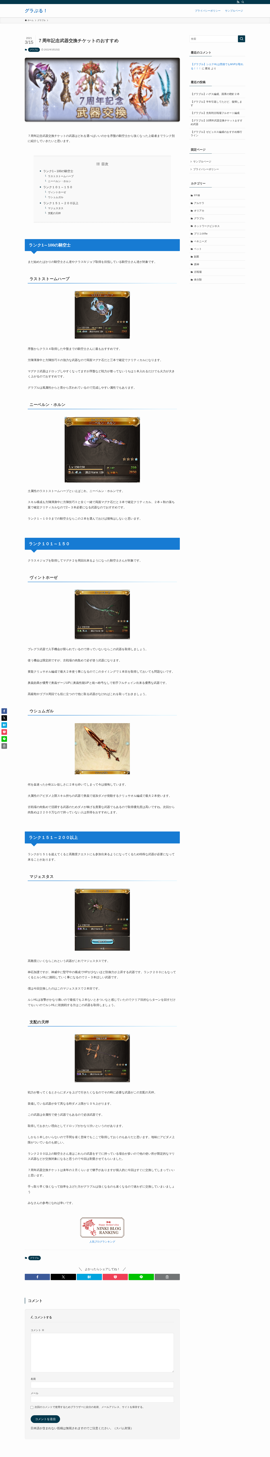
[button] (37, 1277)
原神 (196, 264)
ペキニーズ (200, 241)
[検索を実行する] (241, 38)
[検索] (242, 2)
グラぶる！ (36, 10)
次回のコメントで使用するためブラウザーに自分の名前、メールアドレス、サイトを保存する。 (90, 1407)
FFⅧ (197, 195)
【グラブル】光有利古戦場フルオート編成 (215, 112)
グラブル (34, 50)
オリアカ (199, 210)
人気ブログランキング (102, 1241)
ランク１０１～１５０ (60, 187)
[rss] (238, 2)
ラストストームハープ (61, 176)
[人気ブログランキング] (102, 1236)
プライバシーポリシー (206, 169)
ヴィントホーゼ (63, 192)
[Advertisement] (217, 313)
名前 (33, 1378)
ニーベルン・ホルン (62, 181)
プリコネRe (201, 233)
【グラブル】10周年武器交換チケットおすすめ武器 (216, 122)
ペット (198, 248)
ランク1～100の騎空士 (62, 171)
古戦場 (198, 271)
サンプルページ (202, 161)
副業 (196, 256)
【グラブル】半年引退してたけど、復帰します (216, 103)
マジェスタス (62, 208)
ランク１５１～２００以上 (60, 203)
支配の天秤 (61, 213)
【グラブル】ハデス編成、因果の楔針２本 (215, 94)
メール (34, 1393)
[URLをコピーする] (167, 1277)
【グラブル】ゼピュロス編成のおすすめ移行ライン (216, 133)
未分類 (198, 279)
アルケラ (199, 203)
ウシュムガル (61, 197)
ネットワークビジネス (207, 226)
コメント (37, 1330)
